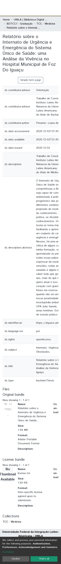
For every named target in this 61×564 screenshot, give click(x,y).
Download (55, 408)
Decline (16, 558)
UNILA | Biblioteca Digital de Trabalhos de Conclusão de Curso (31, 20)
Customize (8, 552)
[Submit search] (34, 8)
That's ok (44, 558)
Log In (45, 8)
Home (6, 20)
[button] (38, 8)
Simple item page (30, 80)
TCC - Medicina (45, 24)
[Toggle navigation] (56, 7)
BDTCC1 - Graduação (20, 24)
